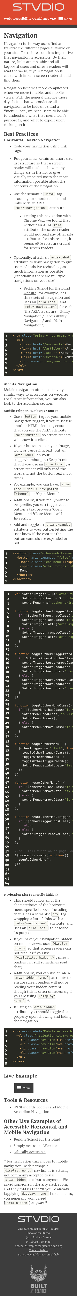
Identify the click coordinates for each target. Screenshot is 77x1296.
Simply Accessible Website (35, 1146)
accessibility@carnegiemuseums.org (38, 1245)
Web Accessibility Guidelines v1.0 (30, 18)
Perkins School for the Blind (37, 1139)
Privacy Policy (38, 1250)
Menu (64, 19)
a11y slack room (54, 1184)
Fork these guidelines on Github (38, 1254)
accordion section (37, 403)
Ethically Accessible (30, 1152)
